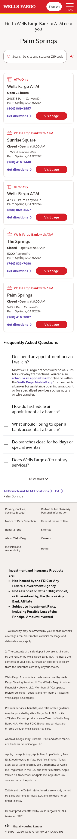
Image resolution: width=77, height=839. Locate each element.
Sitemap (46, 529)
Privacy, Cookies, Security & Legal (15, 510)
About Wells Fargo (16, 538)
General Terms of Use (54, 521)
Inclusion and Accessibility (13, 548)
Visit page (51, 116)
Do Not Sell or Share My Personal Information (55, 510)
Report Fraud (13, 529)
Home (45, 548)
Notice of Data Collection (20, 521)
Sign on (54, 7)
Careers (46, 538)
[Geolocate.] (72, 56)
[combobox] (37, 56)
